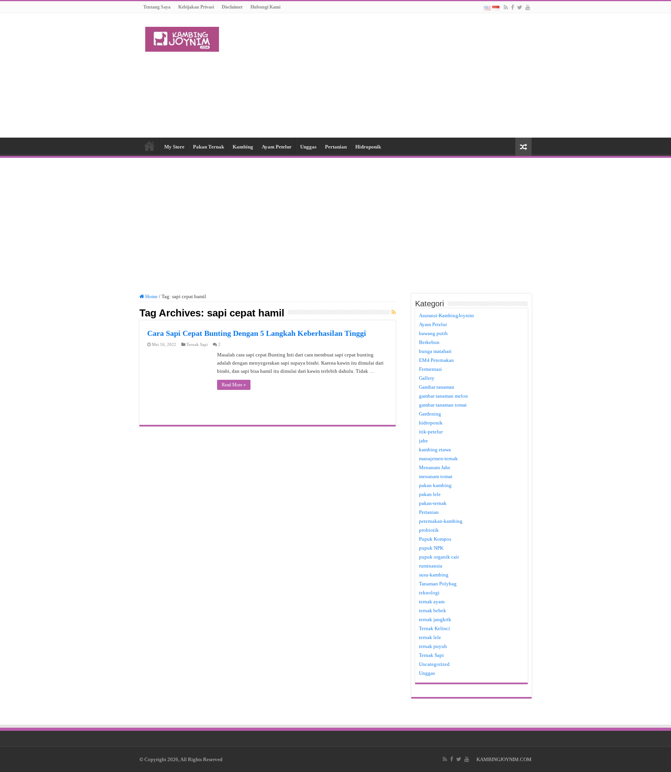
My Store (174, 147)
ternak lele (430, 637)
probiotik (429, 530)
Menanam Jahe (434, 467)
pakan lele (430, 494)
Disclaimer (232, 7)
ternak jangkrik (435, 619)
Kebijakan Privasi (196, 7)
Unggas (308, 147)
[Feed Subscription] (393, 312)
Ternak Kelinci (434, 628)
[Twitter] (519, 7)
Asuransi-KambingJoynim (446, 315)
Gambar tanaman (436, 387)
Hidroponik (368, 147)
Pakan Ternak (208, 147)
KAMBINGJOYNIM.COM (504, 759)
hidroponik (431, 423)
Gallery (427, 378)
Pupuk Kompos (435, 539)
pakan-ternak (433, 503)
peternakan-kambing (440, 521)
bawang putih (433, 333)
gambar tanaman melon (443, 396)
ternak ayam (432, 601)
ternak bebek (432, 610)
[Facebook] (512, 7)
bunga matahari (435, 351)
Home (149, 146)
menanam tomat (435, 476)
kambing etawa (435, 449)
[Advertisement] (384, 75)
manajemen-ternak (438, 458)
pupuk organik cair (439, 557)
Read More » (234, 385)
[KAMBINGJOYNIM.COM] (182, 37)
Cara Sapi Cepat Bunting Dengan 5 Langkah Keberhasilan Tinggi (256, 333)
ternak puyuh (433, 646)
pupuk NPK (431, 548)
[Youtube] (528, 7)
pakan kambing (435, 485)
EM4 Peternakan (436, 360)
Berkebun (429, 342)
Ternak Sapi (197, 344)
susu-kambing (433, 575)
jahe (423, 441)
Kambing (243, 147)
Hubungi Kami (265, 7)
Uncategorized (434, 664)
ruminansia (430, 566)
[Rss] (506, 7)
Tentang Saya (156, 7)
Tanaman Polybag (438, 584)
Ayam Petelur (277, 147)
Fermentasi (430, 369)
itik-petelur (431, 432)
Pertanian (336, 147)
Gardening (430, 414)
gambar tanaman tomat (443, 405)
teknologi (429, 593)
